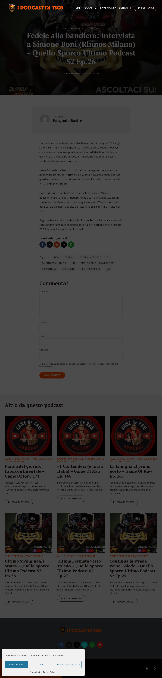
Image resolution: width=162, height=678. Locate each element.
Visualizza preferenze (68, 664)
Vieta (41, 664)
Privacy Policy (36, 672)
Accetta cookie (16, 664)
